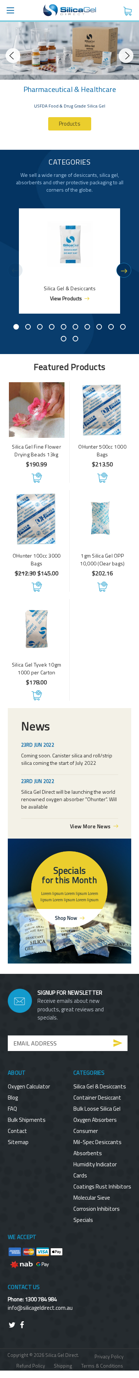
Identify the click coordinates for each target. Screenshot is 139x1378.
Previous (13, 55)
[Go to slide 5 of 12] (63, 327)
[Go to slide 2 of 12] (28, 327)
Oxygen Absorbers (95, 1120)
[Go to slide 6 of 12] (75, 327)
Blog (13, 1097)
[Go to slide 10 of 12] (123, 327)
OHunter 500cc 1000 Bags (102, 450)
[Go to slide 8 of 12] (99, 327)
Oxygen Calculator (29, 1086)
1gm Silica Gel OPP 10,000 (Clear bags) (102, 559)
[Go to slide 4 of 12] (51, 327)
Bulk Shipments (27, 1120)
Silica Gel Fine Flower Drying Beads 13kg (36, 450)
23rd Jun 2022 (37, 745)
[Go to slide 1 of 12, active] (16, 327)
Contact (17, 1131)
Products (69, 123)
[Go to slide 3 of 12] (40, 327)
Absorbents (87, 1153)
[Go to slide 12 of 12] (75, 338)
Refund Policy (30, 1365)
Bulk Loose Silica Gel (96, 1108)
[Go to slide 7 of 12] (87, 327)
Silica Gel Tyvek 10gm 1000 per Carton (36, 668)
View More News (90, 826)
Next (126, 55)
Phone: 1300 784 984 (32, 1299)
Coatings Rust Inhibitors (102, 1186)
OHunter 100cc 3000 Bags (37, 559)
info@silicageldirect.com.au (40, 1307)
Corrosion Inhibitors (96, 1208)
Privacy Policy (109, 1356)
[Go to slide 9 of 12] (111, 327)
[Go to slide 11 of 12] (63, 338)
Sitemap (18, 1142)
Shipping (63, 1365)
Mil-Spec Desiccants (97, 1142)
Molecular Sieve (91, 1197)
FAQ (12, 1108)
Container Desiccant (97, 1097)
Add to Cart (36, 477)
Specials (83, 1220)
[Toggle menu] (10, 10)
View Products (66, 298)
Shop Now (66, 918)
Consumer (85, 1131)
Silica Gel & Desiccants (99, 1086)
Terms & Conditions (102, 1365)
